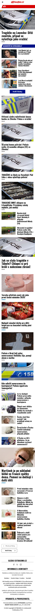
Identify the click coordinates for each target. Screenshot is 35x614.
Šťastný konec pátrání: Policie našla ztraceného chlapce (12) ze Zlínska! (16, 147)
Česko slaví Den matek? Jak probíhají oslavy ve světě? (24, 420)
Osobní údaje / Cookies (17, 578)
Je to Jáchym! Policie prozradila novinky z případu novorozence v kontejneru (24, 397)
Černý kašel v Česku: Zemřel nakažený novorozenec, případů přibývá (25, 430)
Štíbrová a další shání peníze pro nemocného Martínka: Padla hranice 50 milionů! (24, 536)
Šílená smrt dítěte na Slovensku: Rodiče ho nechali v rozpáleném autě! (24, 409)
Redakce (6, 578)
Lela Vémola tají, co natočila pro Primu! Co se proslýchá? (24, 52)
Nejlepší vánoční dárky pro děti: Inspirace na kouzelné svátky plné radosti (16, 325)
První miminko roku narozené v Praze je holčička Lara (25, 490)
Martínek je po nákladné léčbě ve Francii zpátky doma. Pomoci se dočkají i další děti (17, 475)
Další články (8, 550)
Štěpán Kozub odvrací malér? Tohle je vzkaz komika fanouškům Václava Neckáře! (25, 63)
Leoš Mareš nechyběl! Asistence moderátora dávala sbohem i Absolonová (25, 83)
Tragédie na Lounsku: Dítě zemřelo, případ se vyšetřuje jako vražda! (17, 35)
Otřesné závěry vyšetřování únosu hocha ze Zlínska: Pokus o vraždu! (16, 117)
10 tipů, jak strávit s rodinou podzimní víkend (25, 525)
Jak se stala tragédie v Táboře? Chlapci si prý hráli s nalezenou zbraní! (16, 263)
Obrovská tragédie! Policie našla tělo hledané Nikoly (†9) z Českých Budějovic (25, 230)
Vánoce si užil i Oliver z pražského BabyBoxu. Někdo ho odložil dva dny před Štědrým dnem (25, 502)
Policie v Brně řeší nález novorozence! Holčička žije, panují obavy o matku (16, 355)
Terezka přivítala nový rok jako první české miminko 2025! (15, 296)
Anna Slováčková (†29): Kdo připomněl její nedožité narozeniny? (25, 73)
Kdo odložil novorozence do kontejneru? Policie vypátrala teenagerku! (15, 386)
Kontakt (28, 578)
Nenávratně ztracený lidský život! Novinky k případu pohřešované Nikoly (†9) (24, 218)
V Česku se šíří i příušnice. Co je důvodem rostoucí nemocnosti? (24, 441)
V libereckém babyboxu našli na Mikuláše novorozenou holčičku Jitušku (24, 514)
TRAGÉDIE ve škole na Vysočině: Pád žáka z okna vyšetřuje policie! (17, 176)
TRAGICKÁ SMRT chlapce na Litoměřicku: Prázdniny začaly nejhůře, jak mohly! (15, 205)
